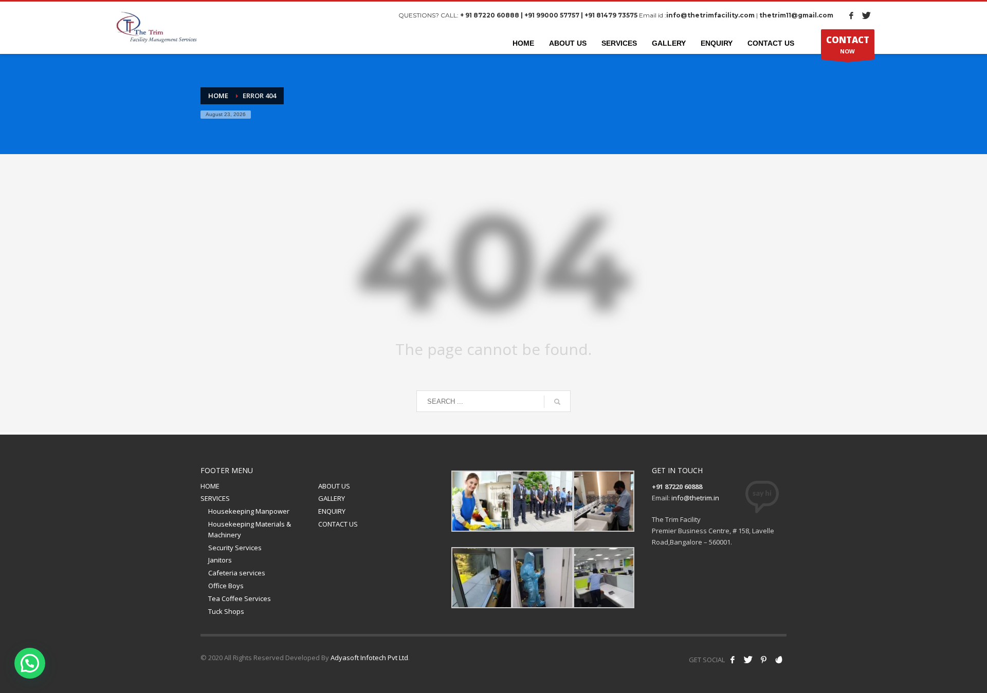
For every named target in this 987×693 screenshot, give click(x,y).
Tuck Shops (226, 611)
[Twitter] (866, 15)
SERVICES (215, 498)
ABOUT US (334, 486)
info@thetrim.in (695, 497)
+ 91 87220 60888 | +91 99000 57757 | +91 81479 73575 (548, 15)
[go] (557, 402)
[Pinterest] (763, 659)
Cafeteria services (236, 572)
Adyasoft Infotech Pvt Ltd (369, 657)
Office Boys (226, 585)
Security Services (235, 547)
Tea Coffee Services (239, 598)
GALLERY (331, 498)
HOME (210, 486)
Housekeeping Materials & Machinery (249, 529)
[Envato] (779, 659)
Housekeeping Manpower (248, 511)
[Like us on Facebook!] (732, 659)
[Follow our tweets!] (748, 659)
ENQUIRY (331, 511)
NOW (847, 44)
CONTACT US (338, 524)
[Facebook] (851, 15)
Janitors (220, 560)
